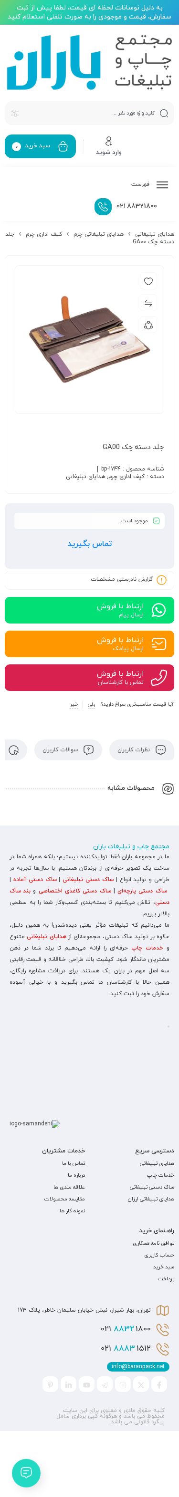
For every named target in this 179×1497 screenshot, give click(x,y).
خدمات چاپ (147, 948)
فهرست (141, 184)
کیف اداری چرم (44, 234)
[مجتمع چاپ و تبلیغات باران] (89, 62)
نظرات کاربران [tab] (134, 750)
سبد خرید (163, 1267)
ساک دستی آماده (35, 879)
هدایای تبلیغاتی (154, 234)
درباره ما (76, 1175)
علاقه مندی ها (69, 1187)
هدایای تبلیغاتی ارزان (151, 1199)
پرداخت (166, 1279)
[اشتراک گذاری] (148, 324)
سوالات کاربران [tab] (61, 750)
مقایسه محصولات (64, 1199)
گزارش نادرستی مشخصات (122, 579)
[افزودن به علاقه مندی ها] (148, 280)
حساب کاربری (159, 1255)
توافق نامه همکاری (153, 1243)
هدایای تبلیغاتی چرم (99, 234)
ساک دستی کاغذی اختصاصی (75, 891)
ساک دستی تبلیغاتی (88, 879)
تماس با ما (73, 1163)
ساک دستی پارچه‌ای (142, 891)
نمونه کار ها (72, 1211)
